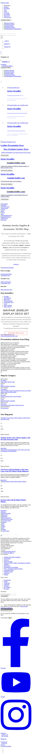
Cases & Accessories (14, 390)
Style (11, 396)
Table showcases (19, 405)
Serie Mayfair (7, 298)
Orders (5, 581)
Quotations (3, 64)
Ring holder (13, 392)
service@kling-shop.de (9, 551)
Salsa (13, 382)
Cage (2, 382)
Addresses (6, 584)
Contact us (6, 573)
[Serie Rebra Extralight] (7, 267)
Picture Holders (5, 390)
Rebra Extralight (8, 301)
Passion (8, 396)
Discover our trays (12, 102)
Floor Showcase (5, 405)
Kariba (5, 382)
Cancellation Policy (9, 570)
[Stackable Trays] (5, 275)
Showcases (7, 299)
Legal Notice (7, 558)
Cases (5, 303)
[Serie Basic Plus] (5, 283)
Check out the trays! (6, 281)
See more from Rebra (6, 274)
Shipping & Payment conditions (12, 557)
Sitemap (6, 574)
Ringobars (12, 405)
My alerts (6, 589)
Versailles (6, 296)
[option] (17, 95)
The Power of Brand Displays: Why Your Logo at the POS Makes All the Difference (15, 470)
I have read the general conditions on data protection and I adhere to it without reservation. (16, 606)
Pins (9, 392)
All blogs (3, 512)
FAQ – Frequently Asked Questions (13, 568)
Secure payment (8, 561)
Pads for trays (23, 390)
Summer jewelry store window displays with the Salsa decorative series (15, 438)
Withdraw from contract (7, 609)
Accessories (4, 389)
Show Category (8, 305)
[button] (1, 140)
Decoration (3, 380)
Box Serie (3, 395)
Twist (14, 396)
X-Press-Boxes (4, 408)
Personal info (7, 580)
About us (6, 560)
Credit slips (7, 583)
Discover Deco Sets (16, 333)
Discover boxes (11, 120)
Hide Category (8, 306)
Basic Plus (3, 386)
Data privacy (7, 566)
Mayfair (10, 382)
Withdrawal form (8, 571)
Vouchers (6, 586)
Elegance (3, 396)
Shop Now (10, 137)
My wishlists (7, 587)
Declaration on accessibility (11, 567)
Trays (2, 384)
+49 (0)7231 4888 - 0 (8, 553)
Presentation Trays (8, 302)
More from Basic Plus (6, 289)
